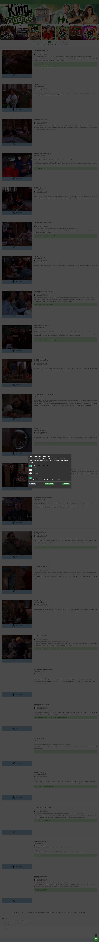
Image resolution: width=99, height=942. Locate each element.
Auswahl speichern (49, 483)
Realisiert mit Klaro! (66, 486)
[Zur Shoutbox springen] (96, 939)
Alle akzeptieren (65, 483)
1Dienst (35, 467)
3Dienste (35, 474)
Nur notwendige (32, 483)
